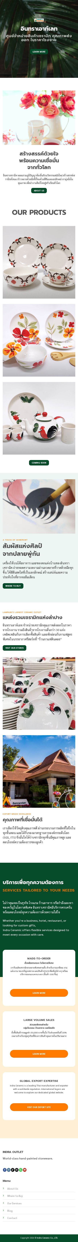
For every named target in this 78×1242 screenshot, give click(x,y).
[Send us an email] (17, 1170)
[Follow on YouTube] (24, 1170)
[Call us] (20, 1170)
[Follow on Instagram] (9, 1170)
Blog (10, 1210)
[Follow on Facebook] (5, 1170)
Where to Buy (15, 1195)
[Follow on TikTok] (13, 1170)
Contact (12, 1218)
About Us (12, 1188)
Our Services (14, 1203)
